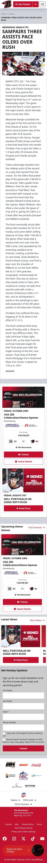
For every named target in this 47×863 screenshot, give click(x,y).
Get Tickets (24, 4)
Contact (8, 824)
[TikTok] (33, 838)
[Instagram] (14, 838)
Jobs (17, 824)
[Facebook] (4, 838)
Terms (39, 824)
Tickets (25, 454)
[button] (23, 850)
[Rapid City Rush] (7, 4)
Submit (23, 748)
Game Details (25, 461)
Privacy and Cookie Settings (23, 831)
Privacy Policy (27, 824)
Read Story (24, 508)
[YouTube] (42, 838)
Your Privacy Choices (24, 828)
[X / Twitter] (23, 838)
